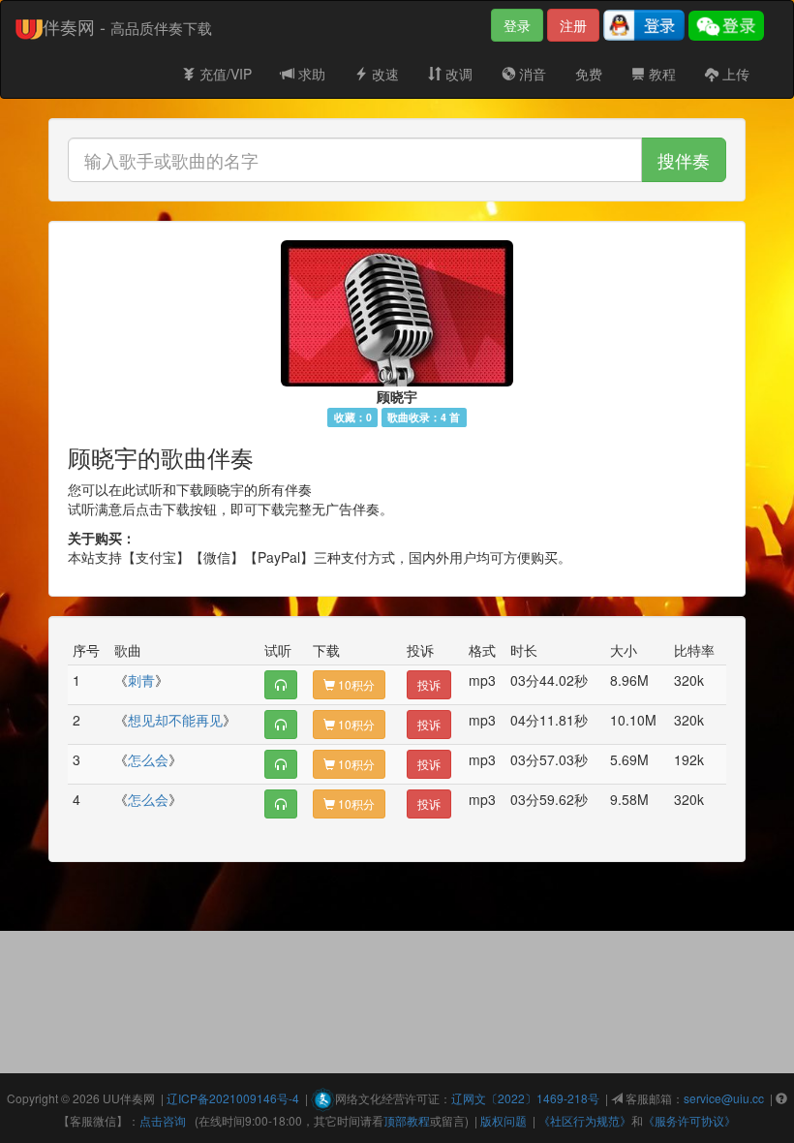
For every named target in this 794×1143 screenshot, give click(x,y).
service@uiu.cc (724, 1098)
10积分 (355, 684)
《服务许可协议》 (689, 1120)
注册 (573, 25)
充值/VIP (224, 73)
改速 (383, 73)
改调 (457, 73)
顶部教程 (406, 1120)
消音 (530, 73)
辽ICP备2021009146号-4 (233, 1098)
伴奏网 (137, 1098)
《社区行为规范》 (584, 1120)
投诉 (429, 684)
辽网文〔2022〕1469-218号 (525, 1098)
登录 (517, 25)
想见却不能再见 (175, 719)
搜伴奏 (683, 159)
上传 (733, 73)
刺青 (141, 680)
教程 (660, 73)
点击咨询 (162, 1120)
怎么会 (148, 759)
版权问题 (503, 1120)
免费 (588, 73)
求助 (309, 73)
